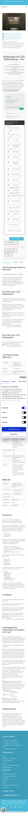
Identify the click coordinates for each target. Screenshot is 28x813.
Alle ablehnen (14, 434)
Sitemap (4, 756)
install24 (24, 802)
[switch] (24, 412)
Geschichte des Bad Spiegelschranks (10, 765)
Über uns (4, 763)
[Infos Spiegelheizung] (8, 174)
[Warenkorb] (15, 3)
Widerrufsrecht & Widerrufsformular (10, 785)
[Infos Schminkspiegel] (8, 201)
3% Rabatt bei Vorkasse (12, 99)
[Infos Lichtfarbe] (8, 185)
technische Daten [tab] (7, 262)
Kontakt (4, 783)
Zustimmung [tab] (5, 381)
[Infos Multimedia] (8, 214)
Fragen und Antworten (7, 760)
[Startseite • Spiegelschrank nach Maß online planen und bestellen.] (4, 7)
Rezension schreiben (11, 117)
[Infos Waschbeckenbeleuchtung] (8, 195)
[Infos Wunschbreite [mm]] (8, 126)
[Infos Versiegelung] (8, 219)
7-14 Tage (14, 113)
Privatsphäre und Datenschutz (9, 776)
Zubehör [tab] (15, 262)
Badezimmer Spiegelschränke (10, 740)
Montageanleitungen (7, 767)
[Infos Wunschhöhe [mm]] (8, 133)
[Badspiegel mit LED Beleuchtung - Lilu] (14, 21)
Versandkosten (9, 102)
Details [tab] (14, 381)
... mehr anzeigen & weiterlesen (11, 90)
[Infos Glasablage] (8, 157)
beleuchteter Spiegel (9, 80)
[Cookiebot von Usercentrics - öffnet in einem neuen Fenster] (19, 377)
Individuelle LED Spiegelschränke (11, 742)
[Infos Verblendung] (8, 151)
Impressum (4, 780)
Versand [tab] (21, 262)
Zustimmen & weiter (14, 429)
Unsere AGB (5, 778)
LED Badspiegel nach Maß (10, 748)
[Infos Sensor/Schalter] (8, 169)
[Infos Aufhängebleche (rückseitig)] (8, 145)
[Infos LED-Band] (8, 190)
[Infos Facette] (8, 139)
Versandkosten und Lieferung (9, 774)
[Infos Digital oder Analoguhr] (8, 162)
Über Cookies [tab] (22, 381)
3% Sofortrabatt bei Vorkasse (9, 758)
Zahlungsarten (5, 787)
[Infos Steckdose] (8, 179)
